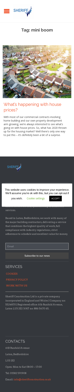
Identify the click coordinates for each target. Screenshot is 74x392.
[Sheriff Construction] (23, 11)
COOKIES (12, 273)
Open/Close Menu (6, 11)
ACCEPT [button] (55, 198)
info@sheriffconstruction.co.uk (32, 379)
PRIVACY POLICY (17, 279)
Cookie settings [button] (36, 198)
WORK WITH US (16, 285)
